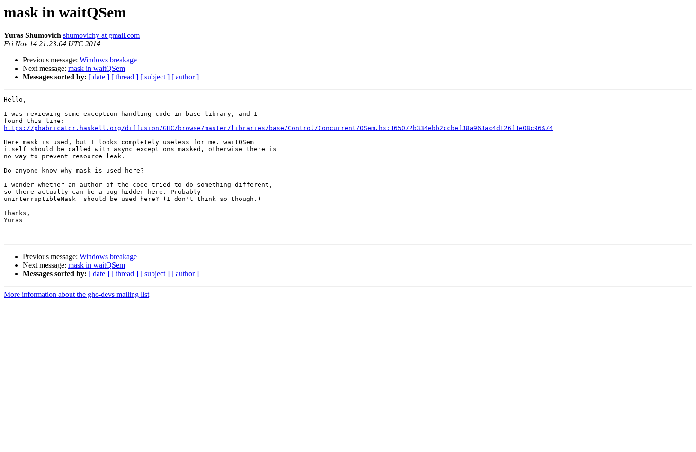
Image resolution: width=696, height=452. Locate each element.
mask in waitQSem (96, 68)
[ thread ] (124, 77)
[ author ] (185, 77)
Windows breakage (108, 60)
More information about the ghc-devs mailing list (76, 294)
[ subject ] (155, 77)
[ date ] (99, 77)
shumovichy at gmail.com (101, 35)
